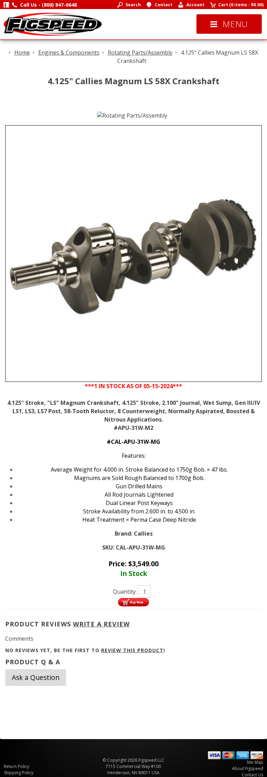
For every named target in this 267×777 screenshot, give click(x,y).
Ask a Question (35, 677)
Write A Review (101, 624)
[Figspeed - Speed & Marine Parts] (52, 23)
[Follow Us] (6, 4)
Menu (235, 24)
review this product (132, 650)
